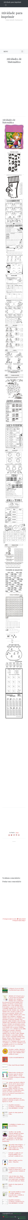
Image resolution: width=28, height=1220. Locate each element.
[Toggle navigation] (6, 5)
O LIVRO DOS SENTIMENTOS (16, 1057)
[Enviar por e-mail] (9, 835)
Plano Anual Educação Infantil (16, 1065)
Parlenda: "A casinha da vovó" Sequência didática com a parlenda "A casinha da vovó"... (16, 1154)
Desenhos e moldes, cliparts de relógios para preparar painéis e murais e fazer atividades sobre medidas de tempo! (17, 1052)
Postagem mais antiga (19, 920)
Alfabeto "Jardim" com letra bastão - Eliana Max (15, 1161)
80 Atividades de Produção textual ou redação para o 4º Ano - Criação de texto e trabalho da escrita (17, 1170)
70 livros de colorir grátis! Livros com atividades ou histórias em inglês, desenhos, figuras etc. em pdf (13, 1100)
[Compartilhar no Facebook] (14, 835)
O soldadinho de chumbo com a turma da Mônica (16, 1125)
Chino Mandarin (21, 1217)
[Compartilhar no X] (11, 835)
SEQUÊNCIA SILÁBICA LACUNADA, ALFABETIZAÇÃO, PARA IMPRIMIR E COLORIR (16, 1106)
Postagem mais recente (9, 919)
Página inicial (22, 919)
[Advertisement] (14, 33)
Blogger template (9, 1217)
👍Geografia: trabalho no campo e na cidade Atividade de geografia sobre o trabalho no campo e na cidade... (17, 1194)
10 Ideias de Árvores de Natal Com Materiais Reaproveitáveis (16, 989)
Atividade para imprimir (12, 2)
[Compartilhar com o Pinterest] (16, 835)
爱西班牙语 (22, 1218)
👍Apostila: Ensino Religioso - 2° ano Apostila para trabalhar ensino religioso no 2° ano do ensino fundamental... (17, 1147)
